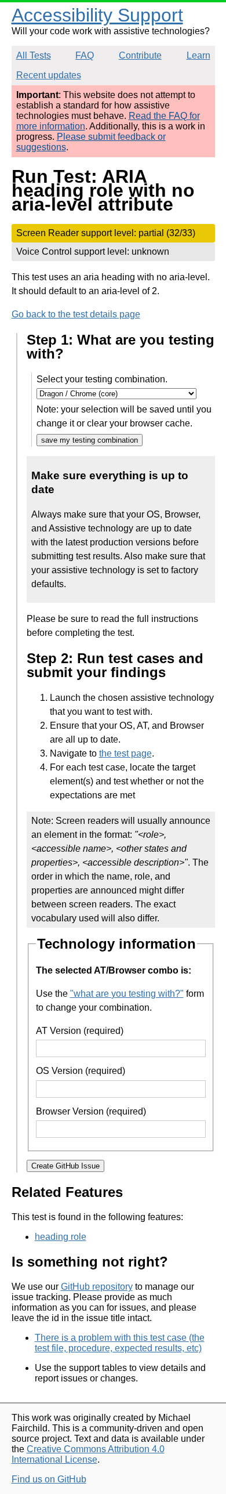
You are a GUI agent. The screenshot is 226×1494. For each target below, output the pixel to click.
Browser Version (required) (91, 1111)
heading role (60, 1237)
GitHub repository (97, 1287)
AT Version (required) (79, 1031)
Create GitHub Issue (65, 1166)
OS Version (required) (80, 1071)
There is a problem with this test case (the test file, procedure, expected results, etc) (120, 1343)
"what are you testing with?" (127, 994)
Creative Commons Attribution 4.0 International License (88, 1454)
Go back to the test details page (76, 314)
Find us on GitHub (49, 1479)
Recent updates (48, 75)
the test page (125, 753)
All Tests (33, 55)
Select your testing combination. (102, 379)
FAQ (84, 55)
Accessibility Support (97, 15)
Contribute (140, 55)
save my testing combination (89, 440)
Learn (198, 55)
